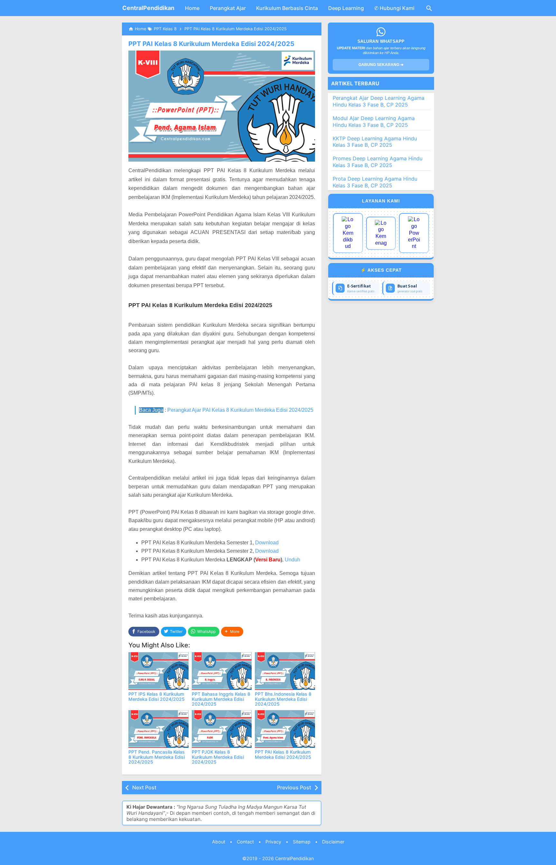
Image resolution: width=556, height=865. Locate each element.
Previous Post (294, 787)
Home (192, 8)
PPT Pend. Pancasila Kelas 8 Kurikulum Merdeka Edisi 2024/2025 (156, 757)
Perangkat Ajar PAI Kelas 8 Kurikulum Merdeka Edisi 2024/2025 (240, 410)
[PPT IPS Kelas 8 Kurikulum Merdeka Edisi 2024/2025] (158, 671)
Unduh (292, 559)
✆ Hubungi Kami (394, 8)
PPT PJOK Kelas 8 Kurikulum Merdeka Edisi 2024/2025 (218, 757)
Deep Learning (346, 8)
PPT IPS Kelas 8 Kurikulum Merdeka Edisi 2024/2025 (156, 696)
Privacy (273, 841)
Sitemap (301, 841)
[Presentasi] (414, 233)
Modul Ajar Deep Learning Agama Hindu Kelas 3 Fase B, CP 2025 (374, 121)
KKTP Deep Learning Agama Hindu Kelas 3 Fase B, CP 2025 (375, 141)
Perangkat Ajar (228, 8)
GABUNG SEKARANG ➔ (380, 64)
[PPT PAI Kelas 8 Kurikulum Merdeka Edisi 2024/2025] (285, 729)
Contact (245, 841)
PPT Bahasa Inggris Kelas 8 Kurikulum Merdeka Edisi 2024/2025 (221, 699)
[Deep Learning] (348, 233)
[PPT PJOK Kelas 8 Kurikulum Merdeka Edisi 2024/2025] (222, 729)
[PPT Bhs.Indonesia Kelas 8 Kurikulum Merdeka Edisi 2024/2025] (285, 671)
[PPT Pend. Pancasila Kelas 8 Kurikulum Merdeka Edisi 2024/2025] (158, 729)
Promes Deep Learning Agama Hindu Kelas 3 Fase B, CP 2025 (377, 161)
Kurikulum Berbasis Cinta (287, 8)
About (218, 841)
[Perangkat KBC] (381, 233)
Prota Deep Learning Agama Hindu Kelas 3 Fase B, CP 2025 (375, 182)
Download (267, 542)
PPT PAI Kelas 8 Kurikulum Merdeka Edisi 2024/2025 (211, 44)
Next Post (144, 787)
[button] (232, 632)
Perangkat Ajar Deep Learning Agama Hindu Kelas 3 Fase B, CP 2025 (378, 101)
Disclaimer (333, 841)
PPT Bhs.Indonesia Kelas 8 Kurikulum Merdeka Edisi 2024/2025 (283, 699)
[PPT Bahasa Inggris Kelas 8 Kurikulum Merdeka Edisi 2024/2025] (222, 671)
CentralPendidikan (148, 8)
